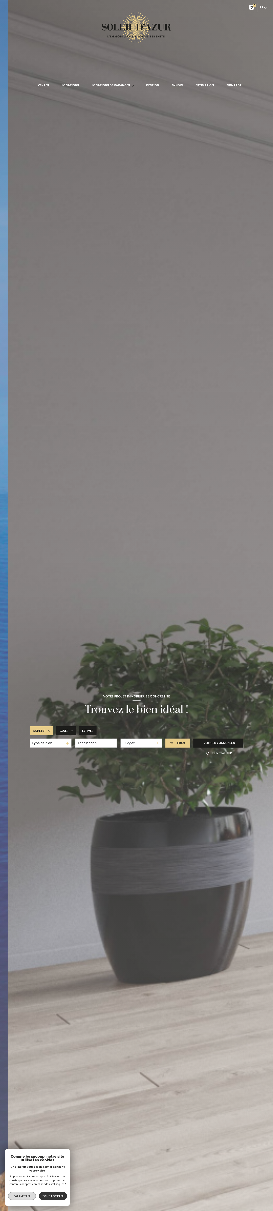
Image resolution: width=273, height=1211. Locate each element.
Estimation (205, 85)
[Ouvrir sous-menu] (134, 85)
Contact (234, 85)
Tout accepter (53, 1196)
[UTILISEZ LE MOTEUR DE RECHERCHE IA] (13, 765)
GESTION (152, 85)
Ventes (43, 85)
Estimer (87, 731)
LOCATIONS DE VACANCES (111, 85)
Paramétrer (22, 1196)
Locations (70, 85)
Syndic (177, 85)
